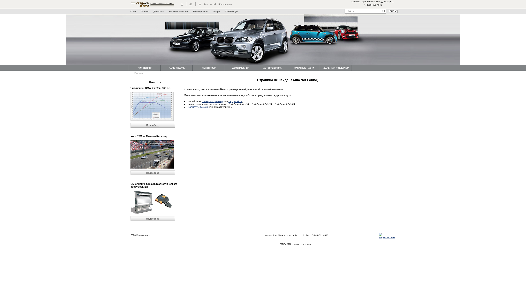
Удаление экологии (178, 11)
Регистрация (225, 4)
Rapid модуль (177, 68)
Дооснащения (240, 68)
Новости (155, 82)
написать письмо (198, 107)
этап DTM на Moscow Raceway (148, 136)
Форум (216, 11)
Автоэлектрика (272, 68)
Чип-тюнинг (145, 68)
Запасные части (304, 68)
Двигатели (158, 11)
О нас (133, 11)
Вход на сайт (210, 4)
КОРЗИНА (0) (231, 11)
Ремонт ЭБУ (209, 68)
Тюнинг (145, 11)
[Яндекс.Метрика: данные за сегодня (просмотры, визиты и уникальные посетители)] (388, 236)
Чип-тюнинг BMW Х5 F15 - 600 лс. (150, 88)
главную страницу (212, 101)
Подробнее (152, 125)
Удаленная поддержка (336, 68)
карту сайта (235, 101)
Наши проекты (200, 11)
